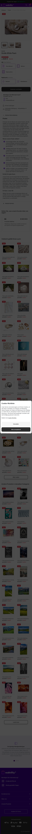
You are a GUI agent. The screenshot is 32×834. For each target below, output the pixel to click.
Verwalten (16, 424)
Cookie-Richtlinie (12, 418)
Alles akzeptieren (16, 429)
